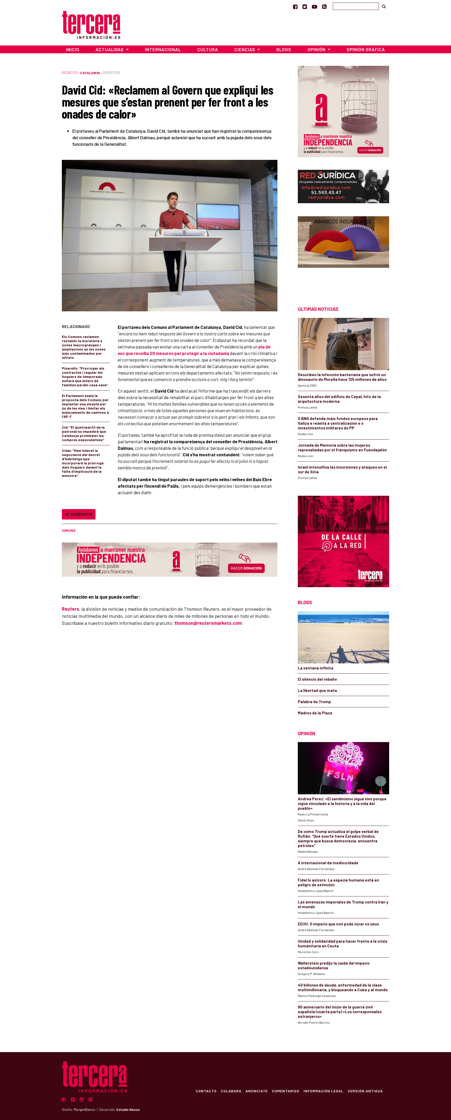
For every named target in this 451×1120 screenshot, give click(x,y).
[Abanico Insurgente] (343, 251)
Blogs (283, 49)
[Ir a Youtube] (314, 6)
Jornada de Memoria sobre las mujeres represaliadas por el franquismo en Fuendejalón (342, 447)
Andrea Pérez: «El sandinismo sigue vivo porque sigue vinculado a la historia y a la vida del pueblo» (342, 803)
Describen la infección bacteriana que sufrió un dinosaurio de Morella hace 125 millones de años (342, 377)
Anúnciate (257, 1091)
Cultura (207, 49)
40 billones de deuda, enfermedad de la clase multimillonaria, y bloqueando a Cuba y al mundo (343, 987)
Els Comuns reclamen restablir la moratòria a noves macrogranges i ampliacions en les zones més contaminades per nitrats (84, 347)
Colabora (231, 1091)
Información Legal (323, 1091)
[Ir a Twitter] (304, 6)
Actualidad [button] (110, 49)
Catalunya (90, 73)
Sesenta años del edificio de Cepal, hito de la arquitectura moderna (339, 399)
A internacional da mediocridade (328, 862)
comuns (68, 530)
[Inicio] (91, 24)
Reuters (70, 609)
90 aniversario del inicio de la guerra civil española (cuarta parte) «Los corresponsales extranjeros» (340, 1012)
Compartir (80, 514)
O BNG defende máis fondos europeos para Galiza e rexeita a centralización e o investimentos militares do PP (338, 423)
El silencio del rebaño (317, 679)
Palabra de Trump (314, 701)
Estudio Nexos (128, 1109)
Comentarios (285, 1091)
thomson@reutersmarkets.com (208, 623)
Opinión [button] (317, 49)
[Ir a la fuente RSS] (324, 6)
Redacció (69, 73)
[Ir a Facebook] (295, 6)
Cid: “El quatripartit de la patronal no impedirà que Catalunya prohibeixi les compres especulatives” (84, 433)
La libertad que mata (317, 690)
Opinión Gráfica (366, 49)
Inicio (72, 49)
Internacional (163, 49)
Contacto (206, 1091)
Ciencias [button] (245, 49)
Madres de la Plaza (315, 712)
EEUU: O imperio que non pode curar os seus (338, 923)
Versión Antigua (365, 1091)
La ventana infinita (315, 668)
